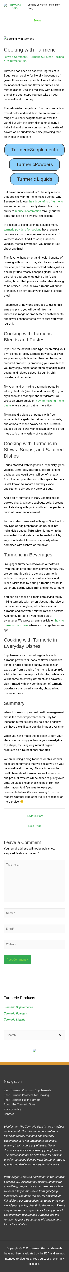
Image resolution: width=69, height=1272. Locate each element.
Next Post (34, 826)
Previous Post (34, 816)
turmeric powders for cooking (22, 229)
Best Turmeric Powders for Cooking (26, 1095)
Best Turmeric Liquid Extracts (22, 1100)
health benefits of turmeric (46, 201)
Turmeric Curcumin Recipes (46, 57)
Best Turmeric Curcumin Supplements (27, 1090)
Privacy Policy (12, 1109)
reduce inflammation (28, 211)
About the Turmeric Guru (19, 1104)
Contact (9, 1114)
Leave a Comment (15, 57)
